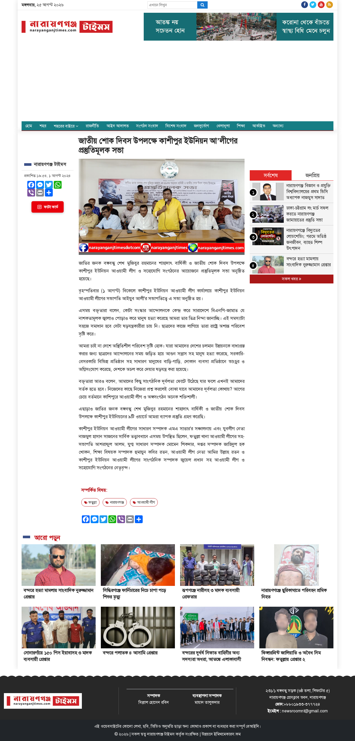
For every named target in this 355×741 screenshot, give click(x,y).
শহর (43, 126)
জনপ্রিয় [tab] (313, 175)
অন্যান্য (278, 126)
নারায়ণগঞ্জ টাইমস (161, 734)
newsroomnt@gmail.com (305, 711)
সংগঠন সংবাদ (147, 126)
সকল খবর (290, 279)
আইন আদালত (118, 126)
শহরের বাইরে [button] (65, 126)
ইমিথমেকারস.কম (227, 734)
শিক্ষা (241, 126)
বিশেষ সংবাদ (176, 126)
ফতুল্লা (92, 502)
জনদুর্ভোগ (201, 126)
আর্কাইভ (258, 126)
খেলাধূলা (223, 126)
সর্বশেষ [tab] (271, 175)
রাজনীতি (92, 126)
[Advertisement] (177, 82)
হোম (28, 126)
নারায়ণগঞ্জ (116, 502)
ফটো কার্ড (51, 207)
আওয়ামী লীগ (145, 502)
